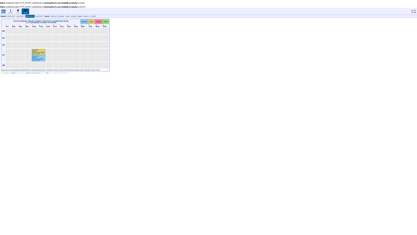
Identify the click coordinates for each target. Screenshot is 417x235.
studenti (79, 16)
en (415, 12)
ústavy (67, 16)
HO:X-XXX (87, 70)
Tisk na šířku (37, 73)
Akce (18, 12)
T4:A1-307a (35, 50)
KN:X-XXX (67, 70)
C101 (33, 52)
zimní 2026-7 (39, 16)
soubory (86, 16)
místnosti (54, 16)
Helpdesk (13, 73)
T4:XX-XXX (49, 70)
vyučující (73, 16)
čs (415, 10)
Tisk (32, 73)
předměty (61, 16)
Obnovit (28, 73)
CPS (47, 73)
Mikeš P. (34, 51)
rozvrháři (93, 16)
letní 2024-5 (11, 16)
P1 (32, 59)
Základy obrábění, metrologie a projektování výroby (48, 21)
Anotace (10, 12)
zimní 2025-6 (20, 16)
